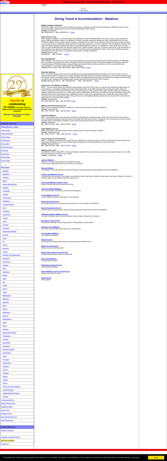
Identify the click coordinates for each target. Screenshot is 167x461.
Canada (5, 194)
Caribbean (6, 201)
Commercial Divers (7, 400)
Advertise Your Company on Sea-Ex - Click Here (17, 115)
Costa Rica (6, 214)
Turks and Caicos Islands (11, 386)
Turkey (5, 383)
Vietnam (5, 397)
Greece (5, 252)
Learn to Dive (5, 130)
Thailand (6, 373)
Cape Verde (7, 198)
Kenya (5, 289)
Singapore (6, 346)
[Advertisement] (15, 43)
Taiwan (5, 370)
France (5, 245)
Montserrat (6, 312)
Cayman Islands (8, 204)
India (4, 268)
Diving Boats (5, 140)
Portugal (5, 339)
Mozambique (7, 319)
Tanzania (6, 366)
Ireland (5, 275)
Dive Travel (5, 167)
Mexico (5, 309)
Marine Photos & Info (8, 403)
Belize (5, 181)
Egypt (5, 238)
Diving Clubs (5, 161)
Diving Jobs (5, 144)
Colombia (6, 211)
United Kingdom (8, 390)
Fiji (4, 241)
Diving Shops (5, 137)
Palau (5, 326)
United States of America (11, 393)
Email (66, 54)
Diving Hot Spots (7, 147)
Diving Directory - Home (9, 127)
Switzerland (7, 363)
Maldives (6, 302)
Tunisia (5, 380)
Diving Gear (5, 154)
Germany (6, 248)
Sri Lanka (6, 359)
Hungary (6, 265)
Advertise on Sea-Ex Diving (10, 437)
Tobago (5, 376)
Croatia (5, 218)
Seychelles (6, 343)
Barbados (6, 174)
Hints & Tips (5, 410)
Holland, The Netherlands (11, 255)
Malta (4, 305)
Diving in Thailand (7, 430)
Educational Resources (9, 417)
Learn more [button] (135, 457)
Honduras (6, 258)
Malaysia (6, 299)
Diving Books (5, 157)
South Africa (7, 353)
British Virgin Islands (10, 184)
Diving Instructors (7, 134)
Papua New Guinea (9, 332)
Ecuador (5, 235)
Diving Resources (7, 420)
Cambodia (6, 191)
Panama (5, 329)
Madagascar (7, 295)
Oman (5, 322)
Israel (4, 279)
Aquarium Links (6, 413)
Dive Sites (4, 150)
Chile (4, 208)
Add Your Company (7, 440)
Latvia (5, 292)
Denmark (6, 228)
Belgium (6, 177)
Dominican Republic (10, 231)
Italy (4, 282)
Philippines (6, 336)
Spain (5, 356)
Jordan (5, 285)
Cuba (4, 221)
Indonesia (6, 272)
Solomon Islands (8, 349)
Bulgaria (5, 188)
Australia (6, 171)
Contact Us (5, 444)
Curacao (6, 225)
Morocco (6, 316)
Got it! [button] (156, 457)
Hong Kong (6, 262)
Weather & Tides (6, 407)
